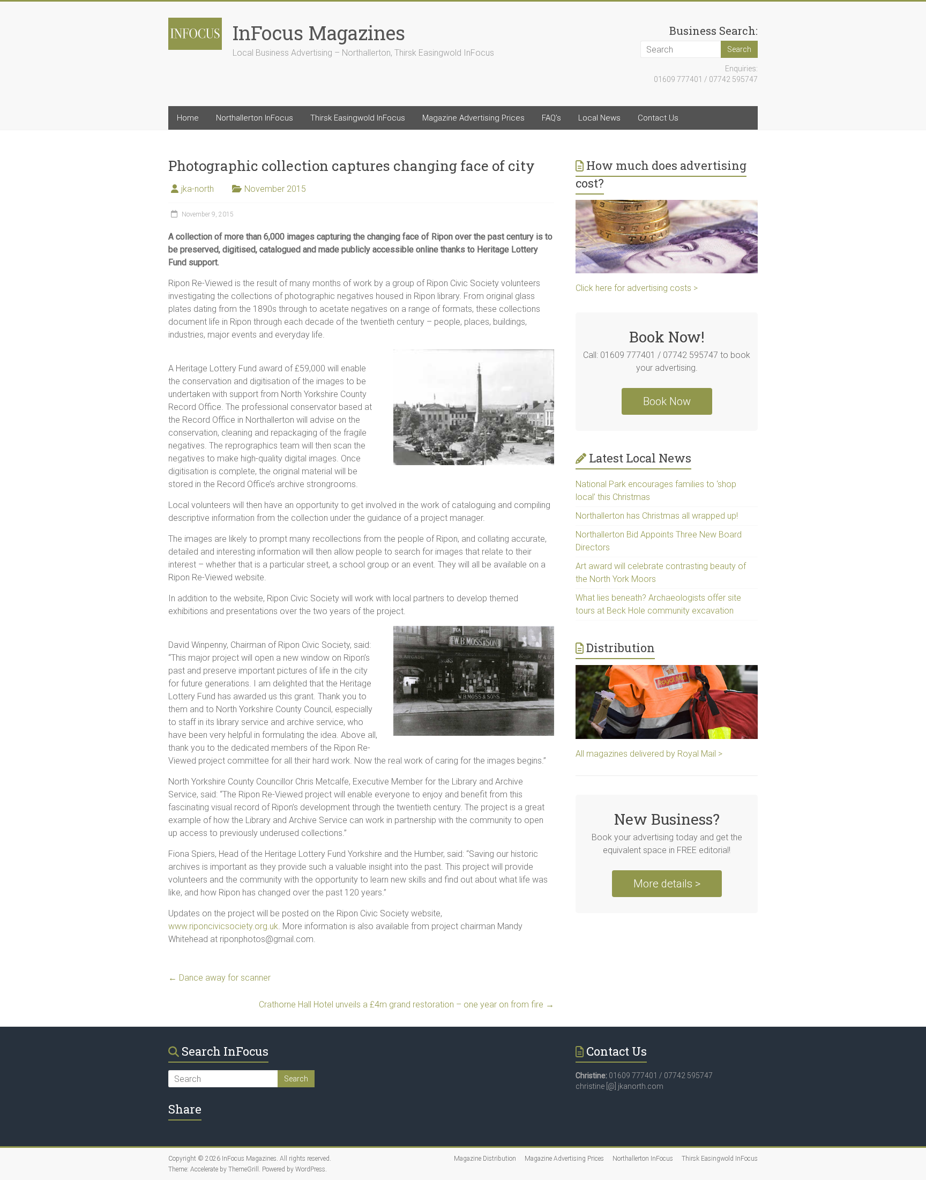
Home (188, 118)
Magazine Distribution (485, 1158)
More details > (666, 883)
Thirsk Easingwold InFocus (357, 118)
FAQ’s (551, 118)
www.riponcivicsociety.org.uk (223, 926)
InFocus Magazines (319, 33)
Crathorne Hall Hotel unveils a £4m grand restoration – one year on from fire (406, 1004)
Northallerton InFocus (254, 118)
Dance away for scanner (219, 978)
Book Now (667, 401)
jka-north (197, 189)
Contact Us (658, 118)
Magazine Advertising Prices (473, 118)
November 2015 (275, 189)
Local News (599, 118)
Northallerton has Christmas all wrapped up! (657, 516)
